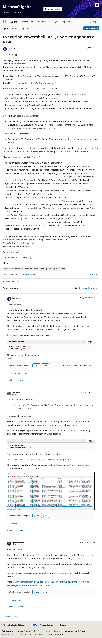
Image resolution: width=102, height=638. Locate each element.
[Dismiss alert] (97, 5)
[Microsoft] (4, 21)
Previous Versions (23, 631)
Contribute (46, 631)
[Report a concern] (26, 373)
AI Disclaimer (7, 631)
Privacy (57, 631)
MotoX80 (16, 392)
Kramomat (12, 48)
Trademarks (39, 634)
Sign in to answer (10, 616)
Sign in (96, 21)
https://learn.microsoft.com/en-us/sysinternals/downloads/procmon (39, 459)
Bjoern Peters (18, 543)
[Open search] (89, 21)
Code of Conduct (23, 634)
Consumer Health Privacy (75, 631)
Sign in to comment (11, 281)
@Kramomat (18, 549)
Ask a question (91, 28)
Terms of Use (7, 634)
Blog (35, 631)
